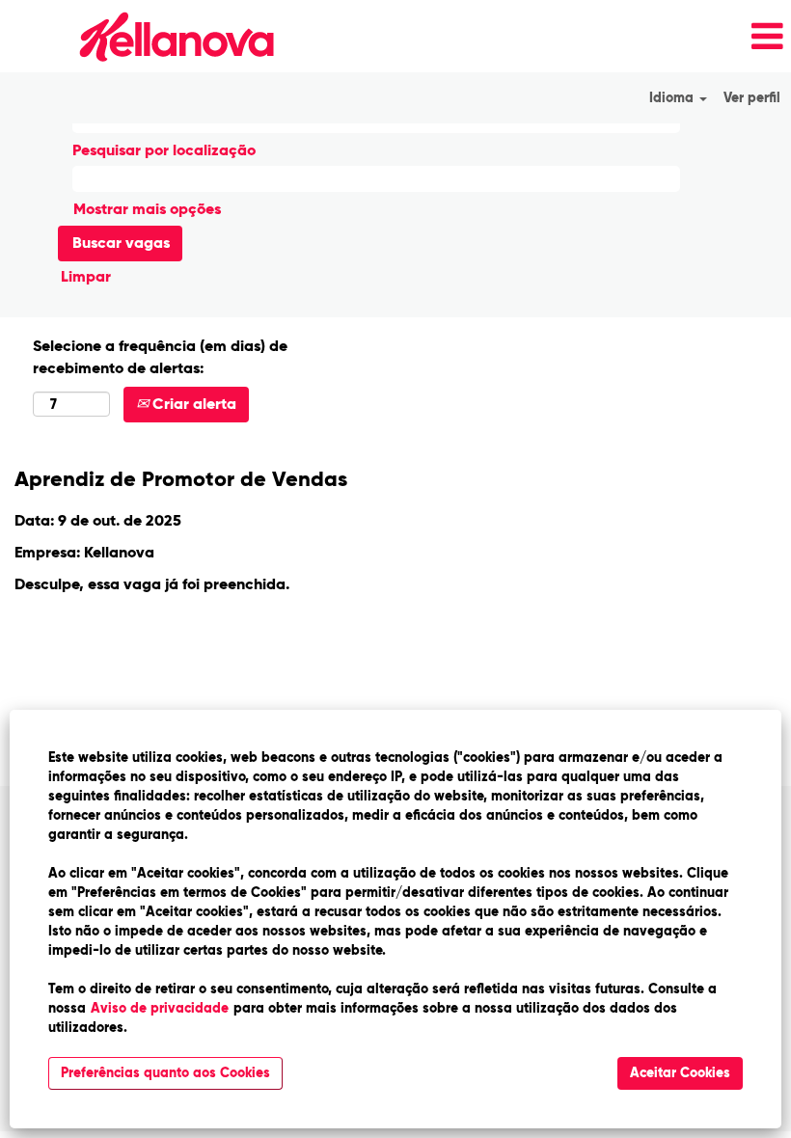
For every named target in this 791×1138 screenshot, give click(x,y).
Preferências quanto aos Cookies (165, 1073)
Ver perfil (751, 98)
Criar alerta (192, 403)
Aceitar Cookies (680, 1073)
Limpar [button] (86, 276)
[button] (538, 37)
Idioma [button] (673, 98)
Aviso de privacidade (160, 1008)
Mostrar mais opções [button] (147, 209)
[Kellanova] (143, 36)
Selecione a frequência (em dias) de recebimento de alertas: (160, 357)
